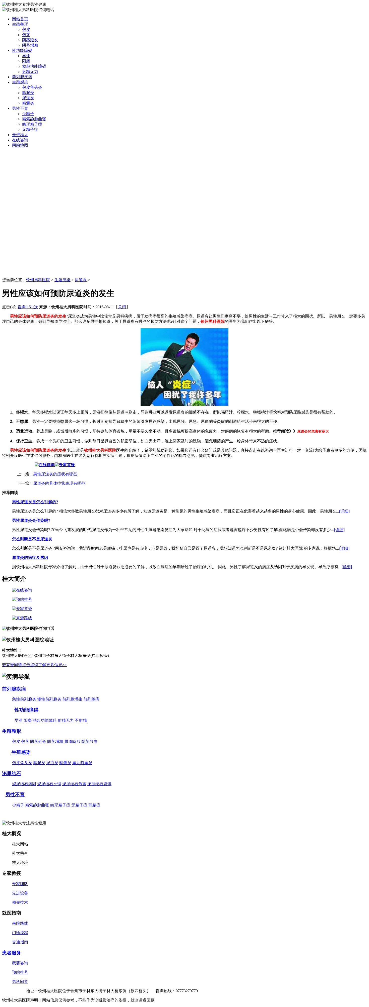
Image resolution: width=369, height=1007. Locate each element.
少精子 (28, 114)
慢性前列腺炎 (49, 699)
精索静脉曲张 (34, 119)
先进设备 (20, 893)
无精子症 (30, 129)
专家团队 (20, 884)
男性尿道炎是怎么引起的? (35, 502)
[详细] (344, 511)
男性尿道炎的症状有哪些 (55, 474)
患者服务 (11, 952)
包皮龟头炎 (32, 87)
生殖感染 (20, 82)
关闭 (122, 307)
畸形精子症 (32, 124)
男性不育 (20, 108)
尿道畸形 (72, 741)
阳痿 (26, 61)
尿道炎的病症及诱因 (30, 557)
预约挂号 (20, 972)
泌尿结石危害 (74, 784)
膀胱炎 (28, 92)
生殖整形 (20, 24)
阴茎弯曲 (89, 741)
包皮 (26, 29)
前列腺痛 (91, 699)
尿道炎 (28, 98)
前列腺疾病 (22, 77)
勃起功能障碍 (34, 66)
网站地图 (20, 145)
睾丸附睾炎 (82, 763)
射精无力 (30, 71)
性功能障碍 (22, 50)
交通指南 (20, 942)
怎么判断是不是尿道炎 (32, 539)
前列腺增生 (72, 699)
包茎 (26, 35)
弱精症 (94, 805)
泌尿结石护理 (49, 784)
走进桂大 (20, 135)
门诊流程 (20, 933)
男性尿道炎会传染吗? (31, 520)
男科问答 (20, 981)
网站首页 (20, 19)
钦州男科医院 (38, 280)
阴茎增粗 (30, 45)
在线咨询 (20, 140)
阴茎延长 (30, 40)
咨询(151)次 (28, 307)
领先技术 (20, 902)
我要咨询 (20, 963)
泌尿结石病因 (24, 784)
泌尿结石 (11, 773)
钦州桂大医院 (14, 991)
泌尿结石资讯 (99, 784)
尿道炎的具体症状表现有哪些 (59, 483)
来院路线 (20, 923)
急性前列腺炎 (24, 699)
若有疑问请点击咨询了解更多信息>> (34, 665)
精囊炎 (28, 103)
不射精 (81, 720)
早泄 (26, 56)
